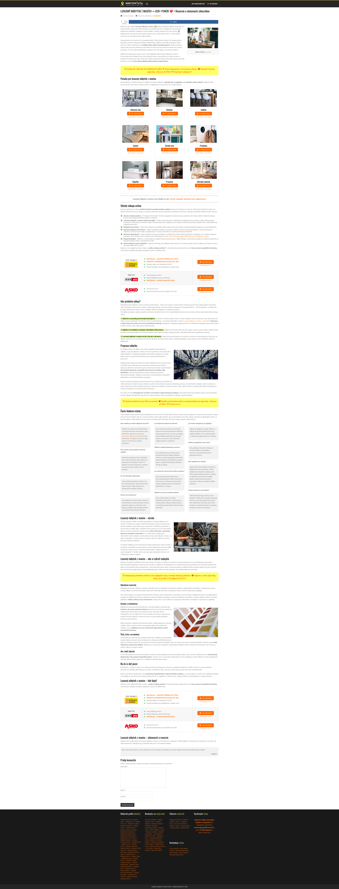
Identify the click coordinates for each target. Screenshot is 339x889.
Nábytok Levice (126, 844)
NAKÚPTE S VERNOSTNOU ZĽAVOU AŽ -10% (163, 262)
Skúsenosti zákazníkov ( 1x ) (149, 16)
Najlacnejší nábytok (157, 824)
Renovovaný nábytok (151, 828)
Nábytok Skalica (125, 870)
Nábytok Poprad (125, 848)
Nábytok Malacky (127, 858)
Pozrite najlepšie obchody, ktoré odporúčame (188, 199)
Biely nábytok (173, 852)
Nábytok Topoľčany (131, 846)
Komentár (124, 766)
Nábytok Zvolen (130, 854)
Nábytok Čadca (135, 856)
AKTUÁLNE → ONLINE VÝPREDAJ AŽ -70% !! (162, 259)
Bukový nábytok (175, 828)
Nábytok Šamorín (126, 879)
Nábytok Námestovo (126, 866)
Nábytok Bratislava (126, 819)
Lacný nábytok (157, 834)
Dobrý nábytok (149, 844)
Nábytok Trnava (134, 864)
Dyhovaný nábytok (156, 850)
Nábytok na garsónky (157, 842)
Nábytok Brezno (125, 856)
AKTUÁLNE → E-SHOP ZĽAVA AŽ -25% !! (161, 280)
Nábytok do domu (150, 836)
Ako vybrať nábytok (150, 819)
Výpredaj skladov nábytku (157, 846)
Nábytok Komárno (130, 868)
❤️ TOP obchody (212, 4)
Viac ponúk (140, 117)
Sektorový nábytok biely (176, 855)
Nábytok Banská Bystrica (128, 832)
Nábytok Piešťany (132, 876)
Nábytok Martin (131, 828)
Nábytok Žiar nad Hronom (128, 838)
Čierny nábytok (174, 848)
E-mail (123, 796)
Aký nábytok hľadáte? (156, 838)
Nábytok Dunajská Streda (128, 834)
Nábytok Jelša (185, 828)
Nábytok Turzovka (133, 824)
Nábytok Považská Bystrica (128, 836)
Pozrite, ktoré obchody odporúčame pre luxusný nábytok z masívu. (186, 236)
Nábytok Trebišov (131, 860)
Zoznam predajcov (128, 16)
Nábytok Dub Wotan (175, 819)
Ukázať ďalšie (132, 117)
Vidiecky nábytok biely (181, 850)
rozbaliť (208, 52)
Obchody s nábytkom (151, 826)
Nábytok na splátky (151, 832)
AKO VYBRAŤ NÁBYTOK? (198, 4)
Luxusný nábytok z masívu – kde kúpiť (196, 321)
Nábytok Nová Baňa (126, 826)
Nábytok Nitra (130, 821)
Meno (123, 790)
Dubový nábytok (185, 826)
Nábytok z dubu (174, 826)
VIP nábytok (149, 848)
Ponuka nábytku (149, 840)
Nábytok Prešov (136, 842)
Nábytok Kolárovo (126, 840)
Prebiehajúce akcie (205, 265)
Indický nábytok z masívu (157, 830)
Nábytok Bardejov (126, 862)
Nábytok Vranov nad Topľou (129, 830)
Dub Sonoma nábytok (180, 824)
